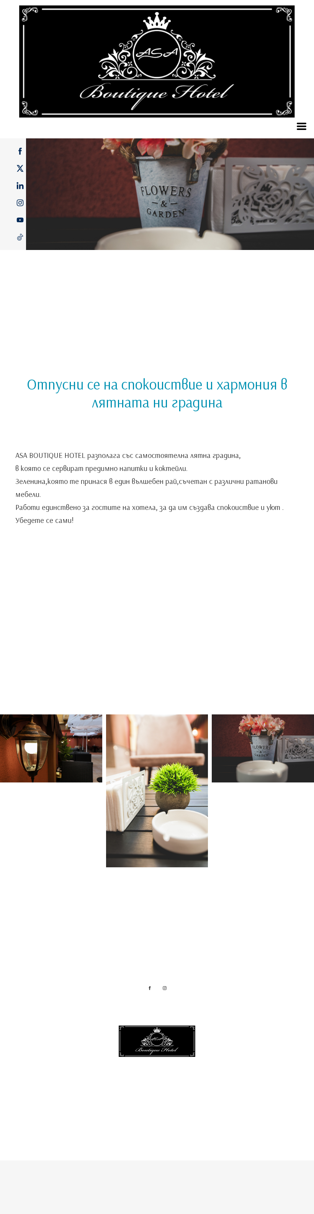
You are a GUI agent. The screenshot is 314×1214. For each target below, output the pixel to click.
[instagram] (20, 203)
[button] (301, 126)
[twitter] (20, 168)
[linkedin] (20, 185)
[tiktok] (20, 237)
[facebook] (20, 151)
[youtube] (20, 220)
